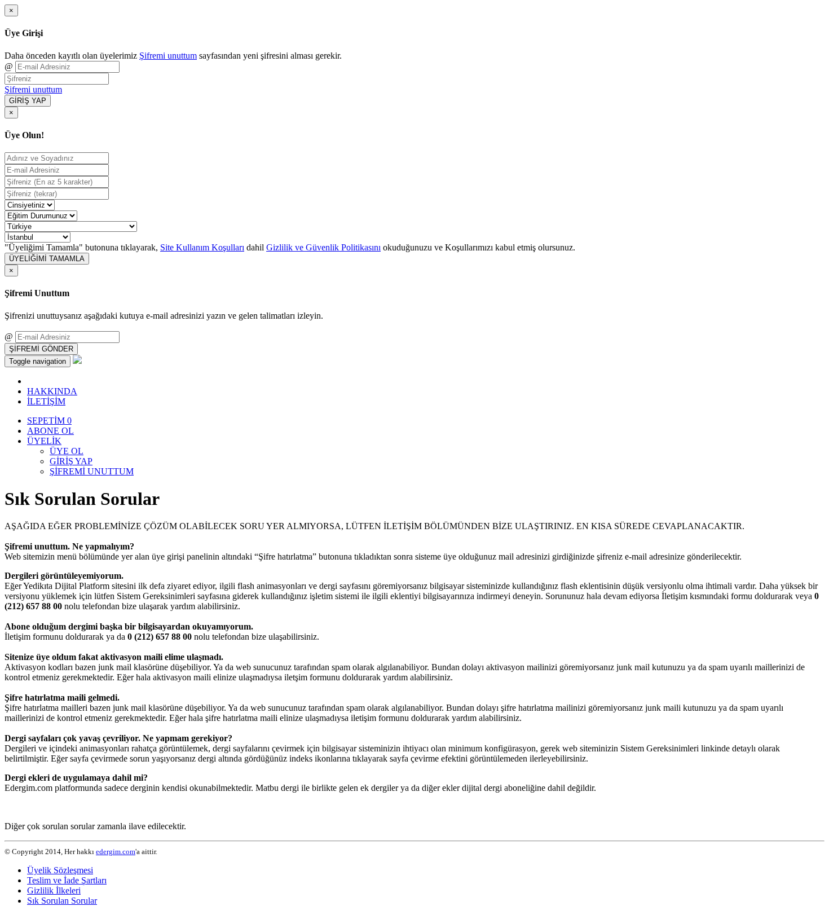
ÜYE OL (66, 451)
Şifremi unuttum (168, 55)
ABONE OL (50, 430)
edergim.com (115, 851)
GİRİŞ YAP (27, 100)
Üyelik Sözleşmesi (60, 870)
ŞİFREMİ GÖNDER (41, 349)
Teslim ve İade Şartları (67, 880)
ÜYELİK (44, 441)
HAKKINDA (52, 391)
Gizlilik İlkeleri (54, 890)
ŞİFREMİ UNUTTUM (92, 471)
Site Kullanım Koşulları (202, 247)
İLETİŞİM (46, 401)
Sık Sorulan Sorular (62, 900)
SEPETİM (49, 420)
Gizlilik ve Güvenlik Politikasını (323, 247)
